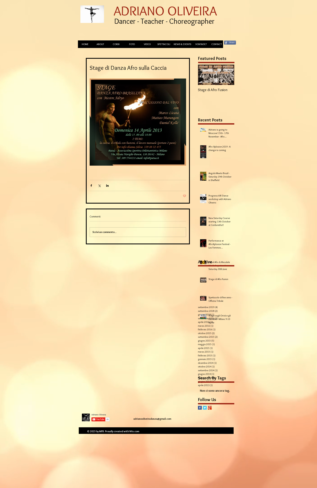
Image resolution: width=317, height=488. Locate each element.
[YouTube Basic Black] (83, 430)
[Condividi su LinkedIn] (107, 185)
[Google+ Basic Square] (210, 408)
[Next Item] (229, 74)
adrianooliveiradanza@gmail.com (152, 418)
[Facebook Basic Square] (200, 408)
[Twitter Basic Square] (205, 408)
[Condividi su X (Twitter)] (99, 185)
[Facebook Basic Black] (80, 430)
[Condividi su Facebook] (91, 185)
